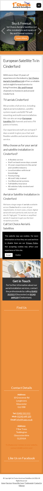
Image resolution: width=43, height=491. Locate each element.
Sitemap (22, 486)
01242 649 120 (24, 416)
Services (9, 483)
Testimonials (29, 483)
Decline (18, 255)
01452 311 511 (23, 413)
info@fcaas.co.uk (24, 419)
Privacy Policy (32, 243)
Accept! (8, 255)
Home (3, 483)
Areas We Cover (18, 483)
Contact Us (38, 483)
